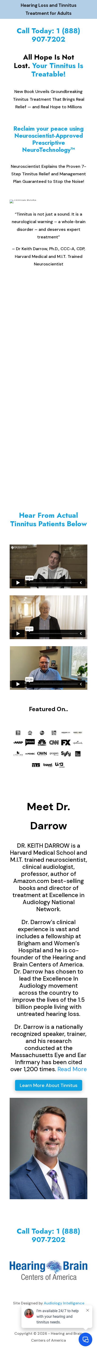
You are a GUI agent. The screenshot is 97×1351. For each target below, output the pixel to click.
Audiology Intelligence (64, 1303)
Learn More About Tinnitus (48, 1085)
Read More (72, 1069)
